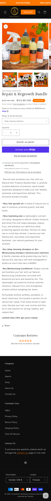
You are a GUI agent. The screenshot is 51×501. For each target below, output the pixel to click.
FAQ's (7, 410)
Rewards (28, 12)
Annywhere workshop (19, 494)
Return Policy (11, 422)
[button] (5, 12)
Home (8, 370)
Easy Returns (19, 3)
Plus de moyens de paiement (25, 156)
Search (8, 376)
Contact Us (10, 394)
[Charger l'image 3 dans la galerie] (41, 79)
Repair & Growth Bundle (12, 116)
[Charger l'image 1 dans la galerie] (10, 79)
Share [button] (7, 325)
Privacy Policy (11, 416)
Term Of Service (12, 434)
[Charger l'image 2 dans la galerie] (25, 79)
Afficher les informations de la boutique (22, 172)
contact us (23, 453)
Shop (7, 382)
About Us (9, 388)
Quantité (5, 128)
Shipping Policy (12, 428)
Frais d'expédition (19, 104)
